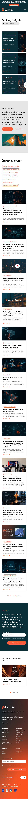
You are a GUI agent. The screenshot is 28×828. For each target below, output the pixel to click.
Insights (15, 176)
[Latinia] (7, 9)
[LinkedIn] (3, 723)
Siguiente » (18, 596)
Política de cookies (6, 780)
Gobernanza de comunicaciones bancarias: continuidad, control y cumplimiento (13, 246)
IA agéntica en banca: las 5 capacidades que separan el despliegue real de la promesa (13, 512)
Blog (3, 751)
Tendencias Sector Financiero (10, 185)
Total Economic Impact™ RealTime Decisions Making (12, 680)
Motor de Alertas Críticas (20, 735)
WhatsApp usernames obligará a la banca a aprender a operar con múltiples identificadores (13, 580)
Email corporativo (6, 632)
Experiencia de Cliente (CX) (10, 172)
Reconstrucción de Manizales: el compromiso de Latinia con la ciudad (14, 280)
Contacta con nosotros (19, 751)
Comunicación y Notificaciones (7, 34)
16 (13, 596)
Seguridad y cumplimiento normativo (5, 738)
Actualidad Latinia (7, 77)
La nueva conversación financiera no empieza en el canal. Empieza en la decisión (12, 478)
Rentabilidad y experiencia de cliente (5, 732)
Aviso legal (4, 775)
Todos (4, 166)
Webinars (4, 753)
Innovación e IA (6, 176)
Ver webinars (19, 129)
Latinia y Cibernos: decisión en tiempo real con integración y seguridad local (13, 314)
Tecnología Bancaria (8, 182)
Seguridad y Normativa (8, 179)
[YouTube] (6, 723)
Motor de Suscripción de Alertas (19, 740)
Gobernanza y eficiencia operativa (7, 742)
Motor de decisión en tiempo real (20, 731)
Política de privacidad (7, 777)
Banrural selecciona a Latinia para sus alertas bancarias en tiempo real (13, 546)
